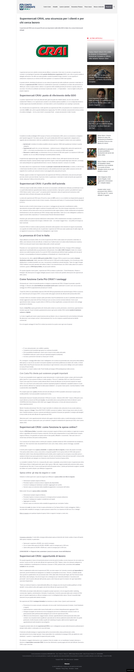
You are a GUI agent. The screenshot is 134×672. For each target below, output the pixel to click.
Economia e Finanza (76, 6)
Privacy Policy (65, 668)
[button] (114, 7)
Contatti (76, 668)
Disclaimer (71, 668)
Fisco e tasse (88, 6)
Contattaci (76, 659)
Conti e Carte (47, 6)
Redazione (58, 668)
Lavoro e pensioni (64, 6)
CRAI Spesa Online (25, 464)
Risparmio (108, 6)
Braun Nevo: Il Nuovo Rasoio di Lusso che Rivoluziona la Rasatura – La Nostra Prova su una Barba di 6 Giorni (106, 139)
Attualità (55, 6)
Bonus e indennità (99, 6)
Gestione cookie (130, 670)
